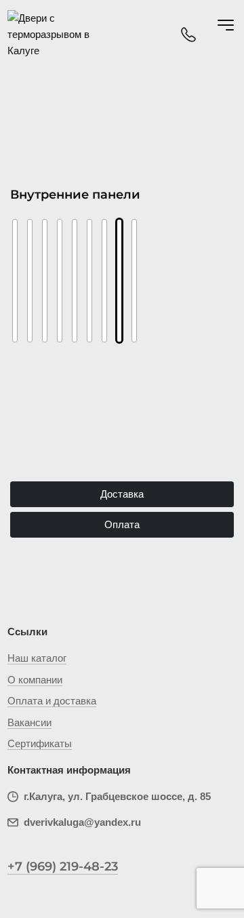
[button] (25, 268)
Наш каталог (36, 658)
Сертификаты (39, 743)
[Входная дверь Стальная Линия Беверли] (45, 281)
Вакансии (29, 722)
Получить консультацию (122, 441)
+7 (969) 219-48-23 (62, 866)
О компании (34, 679)
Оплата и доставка (51, 700)
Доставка (122, 494)
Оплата (122, 524)
